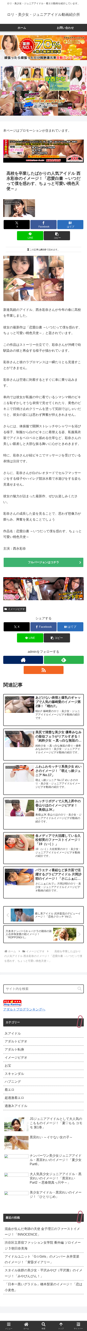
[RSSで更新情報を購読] (44, 670)
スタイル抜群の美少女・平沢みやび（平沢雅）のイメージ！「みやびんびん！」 (43, 1273)
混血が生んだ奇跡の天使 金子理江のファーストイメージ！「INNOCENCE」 (42, 1231)
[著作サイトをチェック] (23, 660)
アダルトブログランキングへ (24, 1009)
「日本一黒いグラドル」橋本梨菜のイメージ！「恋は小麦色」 (43, 1287)
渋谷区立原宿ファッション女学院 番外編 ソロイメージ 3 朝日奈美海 (43, 1245)
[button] (57, 235)
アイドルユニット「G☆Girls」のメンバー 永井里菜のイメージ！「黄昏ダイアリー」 (42, 1259)
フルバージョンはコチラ (43, 562)
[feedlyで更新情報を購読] (64, 660)
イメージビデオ (16, 609)
